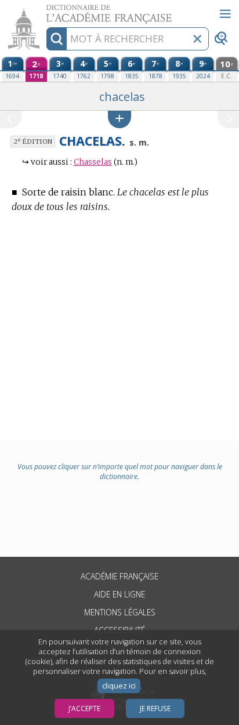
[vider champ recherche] (197, 38)
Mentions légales (119, 612)
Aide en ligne (119, 594)
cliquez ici (119, 686)
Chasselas (93, 162)
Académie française (119, 576)
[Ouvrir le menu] (225, 14)
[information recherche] (56, 38)
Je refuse (155, 708)
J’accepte (84, 708)
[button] (119, 119)
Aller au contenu (44, 10)
